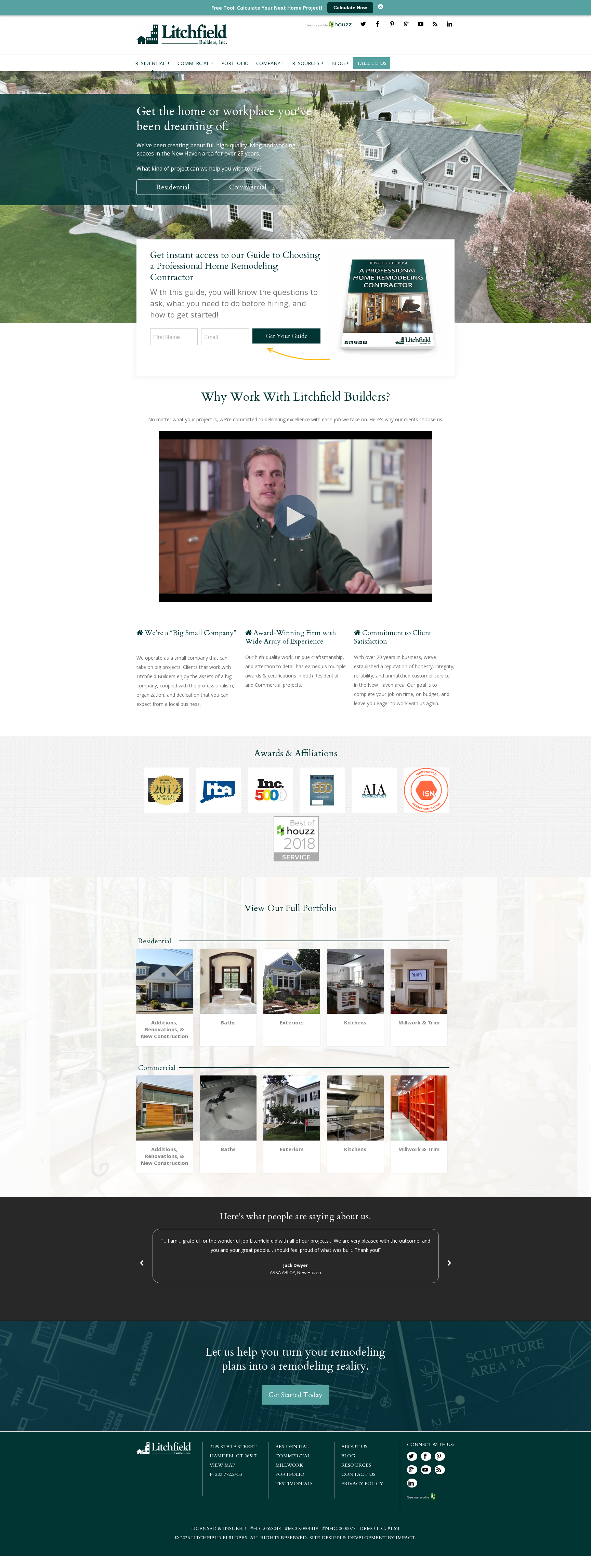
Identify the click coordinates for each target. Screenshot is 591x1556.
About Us (354, 1446)
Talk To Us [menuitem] (371, 63)
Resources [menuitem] (305, 63)
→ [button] (449, 1262)
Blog (348, 1456)
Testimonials (294, 1483)
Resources (356, 1465)
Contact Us (358, 1474)
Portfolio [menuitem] (235, 63)
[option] (295, 1256)
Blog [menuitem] (338, 63)
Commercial (248, 187)
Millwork (289, 1465)
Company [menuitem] (268, 63)
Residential (172, 187)
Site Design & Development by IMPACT (362, 1537)
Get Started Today (295, 1394)
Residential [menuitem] (150, 63)
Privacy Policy (362, 1483)
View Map (222, 1465)
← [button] (141, 1262)
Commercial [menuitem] (193, 63)
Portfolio (289, 1474)
